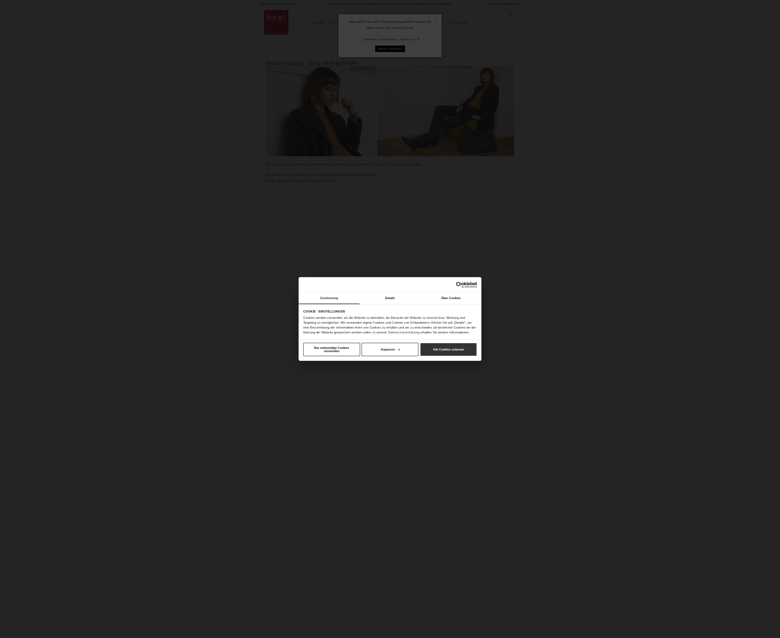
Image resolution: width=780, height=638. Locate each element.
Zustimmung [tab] (329, 298)
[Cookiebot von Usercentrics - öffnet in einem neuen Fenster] (459, 285)
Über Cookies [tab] (451, 298)
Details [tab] (390, 298)
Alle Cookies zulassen (448, 349)
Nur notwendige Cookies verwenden (331, 349)
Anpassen (388, 349)
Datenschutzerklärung (403, 332)
